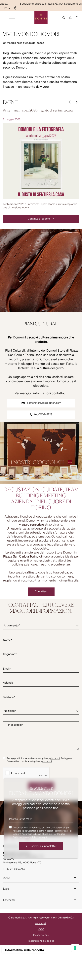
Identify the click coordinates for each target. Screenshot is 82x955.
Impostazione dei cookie (41, 940)
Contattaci (41, 591)
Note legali (40, 923)
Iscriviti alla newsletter (41, 846)
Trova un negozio (15, 8)
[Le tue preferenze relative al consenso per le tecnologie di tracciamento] (75, 948)
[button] (76, 101)
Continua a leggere (41, 218)
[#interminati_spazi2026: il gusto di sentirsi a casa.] (41, 161)
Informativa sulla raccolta (24, 950)
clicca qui (55, 758)
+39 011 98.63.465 (15, 869)
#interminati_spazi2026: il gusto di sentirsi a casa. (38, 110)
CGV (41, 929)
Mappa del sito (41, 935)
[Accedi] (70, 17)
